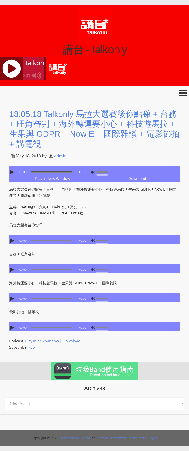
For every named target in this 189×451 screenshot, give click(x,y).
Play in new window (42, 341)
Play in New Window (52, 178)
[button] (94, 93)
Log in (153, 438)
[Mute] (93, 172)
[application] (94, 171)
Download (137, 178)
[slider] (103, 172)
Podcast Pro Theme (76, 438)
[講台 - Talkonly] (94, 40)
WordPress (137, 438)
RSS (31, 347)
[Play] (12, 172)
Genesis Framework (111, 438)
